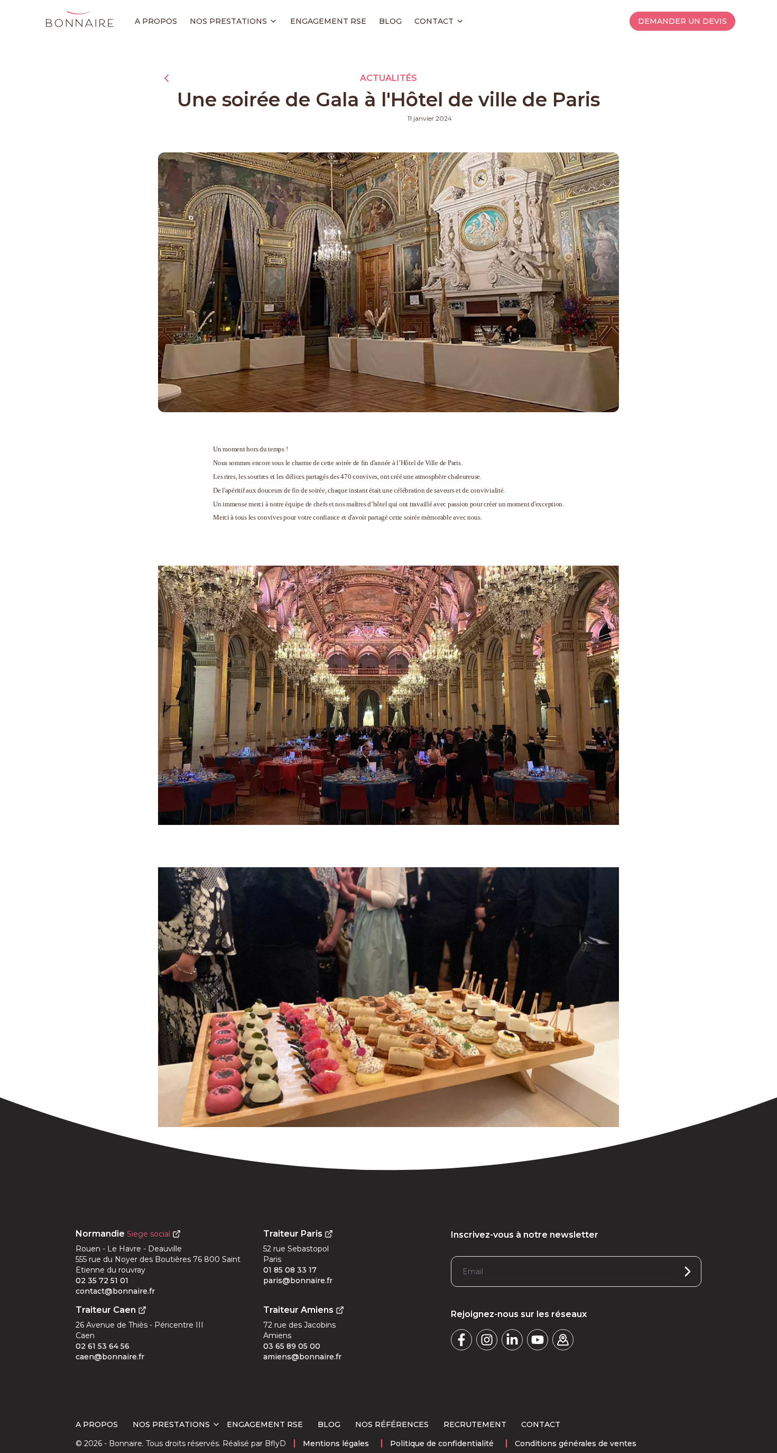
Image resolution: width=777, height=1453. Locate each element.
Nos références (392, 1424)
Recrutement (474, 1424)
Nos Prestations (171, 1424)
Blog (390, 21)
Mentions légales (336, 1443)
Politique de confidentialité (442, 1443)
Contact (434, 21)
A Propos (97, 1424)
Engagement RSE (328, 21)
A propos (156, 21)
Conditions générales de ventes (575, 1443)
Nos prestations (228, 21)
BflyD (275, 1443)
